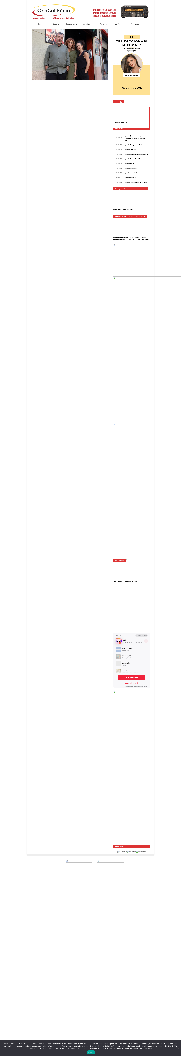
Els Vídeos (119, 24)
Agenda (103, 24)
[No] (178, 1048)
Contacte (135, 24)
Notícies (55, 24)
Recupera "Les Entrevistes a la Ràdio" (130, 189)
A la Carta (87, 24)
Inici (40, 24)
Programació (71, 24)
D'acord (91, 1052)
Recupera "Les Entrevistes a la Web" (130, 216)
